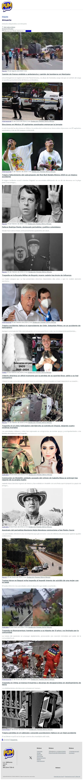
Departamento (41, 758)
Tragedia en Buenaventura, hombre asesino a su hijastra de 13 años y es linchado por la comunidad (40, 631)
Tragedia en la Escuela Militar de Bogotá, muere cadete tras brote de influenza (36, 275)
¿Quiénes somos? (74, 751)
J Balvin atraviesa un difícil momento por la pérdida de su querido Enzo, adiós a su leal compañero (40, 376)
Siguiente (14, 740)
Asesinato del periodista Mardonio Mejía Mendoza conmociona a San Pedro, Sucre (38, 530)
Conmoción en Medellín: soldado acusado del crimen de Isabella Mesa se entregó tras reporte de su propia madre (40, 479)
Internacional (6, 121)
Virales (4, 372)
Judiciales (5, 475)
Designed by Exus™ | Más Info (72, 776)
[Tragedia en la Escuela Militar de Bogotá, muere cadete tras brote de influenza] (32, 270)
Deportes (39, 754)
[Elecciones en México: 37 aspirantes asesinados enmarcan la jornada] (32, 120)
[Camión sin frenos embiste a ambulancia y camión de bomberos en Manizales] (32, 69)
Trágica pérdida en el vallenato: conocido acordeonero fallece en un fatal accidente (39, 733)
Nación (4, 71)
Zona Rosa (6, 729)
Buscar (28, 31)
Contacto (71, 753)
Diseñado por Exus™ (59, 776)
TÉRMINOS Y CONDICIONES (57, 751)
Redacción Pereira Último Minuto (42, 121)
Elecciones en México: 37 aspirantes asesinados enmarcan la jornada (32, 124)
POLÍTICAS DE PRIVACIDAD (57, 753)
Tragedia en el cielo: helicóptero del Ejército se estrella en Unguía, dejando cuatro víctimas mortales (38, 427)
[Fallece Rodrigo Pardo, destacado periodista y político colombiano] (32, 222)
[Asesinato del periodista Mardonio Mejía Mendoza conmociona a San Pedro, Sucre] (32, 525)
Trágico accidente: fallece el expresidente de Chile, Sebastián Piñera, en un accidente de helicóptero (41, 326)
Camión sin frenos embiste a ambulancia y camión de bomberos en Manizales (36, 74)
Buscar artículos (7, 29)
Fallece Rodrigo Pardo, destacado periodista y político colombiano (31, 227)
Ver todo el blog (9, 27)
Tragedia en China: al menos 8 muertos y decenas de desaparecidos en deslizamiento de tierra (41, 684)
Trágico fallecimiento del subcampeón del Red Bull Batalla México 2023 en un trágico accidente (39, 176)
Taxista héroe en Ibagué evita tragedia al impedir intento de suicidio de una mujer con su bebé (40, 581)
